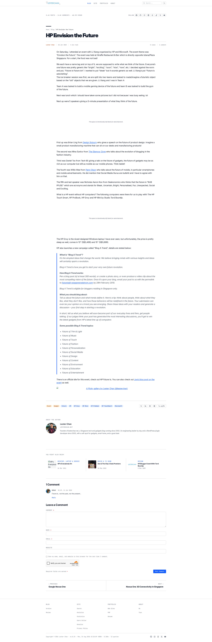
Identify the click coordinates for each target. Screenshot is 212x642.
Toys (140, 612)
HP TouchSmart (107, 406)
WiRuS (54, 490)
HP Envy (77, 406)
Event (49, 406)
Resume (110, 616)
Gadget (56, 406)
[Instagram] (144, 15)
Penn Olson (91, 170)
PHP (109, 612)
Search (79, 608)
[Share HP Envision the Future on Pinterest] (154, 406)
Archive (48, 608)
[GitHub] (140, 15)
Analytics (80, 612)
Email (49, 539)
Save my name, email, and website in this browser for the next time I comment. (78, 556)
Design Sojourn (90, 142)
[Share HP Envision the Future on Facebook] (150, 406)
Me (139, 608)
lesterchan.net (66, 427)
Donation (80, 624)
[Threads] (152, 15)
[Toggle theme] (164, 3)
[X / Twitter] (160, 15)
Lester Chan (50, 45)
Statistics (81, 616)
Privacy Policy (82, 628)
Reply (54, 498)
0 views (152, 45)
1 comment (162, 45)
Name (48, 530)
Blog (89, 3)
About (113, 3)
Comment (50, 510)
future (64, 406)
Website (49, 548)
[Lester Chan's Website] (53, 3)
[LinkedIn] (148, 15)
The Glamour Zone (97, 151)
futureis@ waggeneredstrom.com (77, 283)
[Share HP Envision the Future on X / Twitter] (141, 406)
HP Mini (85, 406)
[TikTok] (156, 15)
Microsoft (118, 406)
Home (47, 29)
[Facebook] (136, 15)
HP (70, 406)
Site (95, 3)
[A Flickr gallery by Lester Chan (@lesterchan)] (106, 388)
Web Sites (111, 608)
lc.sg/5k (161, 406)
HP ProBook (95, 406)
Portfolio (104, 3)
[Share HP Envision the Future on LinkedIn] (145, 406)
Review (48, 612)
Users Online (81, 620)
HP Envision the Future (72, 35)
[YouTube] (164, 15)
